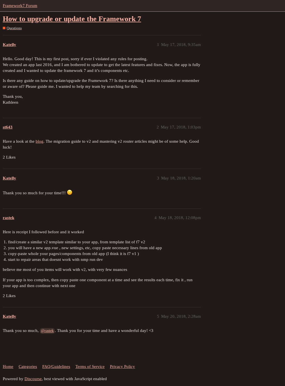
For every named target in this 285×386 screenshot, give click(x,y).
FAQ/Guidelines (56, 366)
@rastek (47, 331)
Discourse (33, 379)
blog (39, 141)
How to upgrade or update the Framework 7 (72, 19)
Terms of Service (90, 366)
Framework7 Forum (20, 5)
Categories (28, 366)
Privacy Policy (122, 366)
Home (8, 366)
